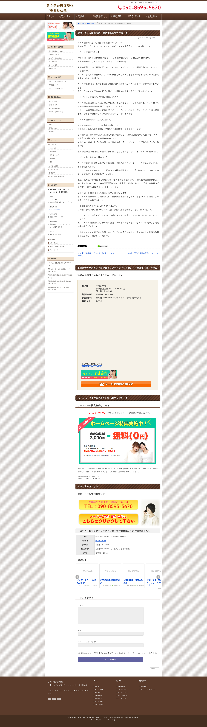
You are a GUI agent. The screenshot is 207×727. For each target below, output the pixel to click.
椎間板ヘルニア (54, 128)
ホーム (51, 17)
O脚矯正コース (53, 85)
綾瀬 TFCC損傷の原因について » (143, 253)
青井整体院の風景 (54, 108)
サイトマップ (53, 250)
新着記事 (92, 23)
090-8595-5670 (100, 541)
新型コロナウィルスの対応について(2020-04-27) (59, 270)
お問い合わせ (152, 17)
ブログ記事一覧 (123, 695)
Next (158, 577)
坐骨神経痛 (53, 151)
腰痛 (50, 125)
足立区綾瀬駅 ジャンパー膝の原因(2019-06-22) (58, 288)
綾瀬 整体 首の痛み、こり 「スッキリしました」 (156, 582)
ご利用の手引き (54, 55)
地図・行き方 (53, 105)
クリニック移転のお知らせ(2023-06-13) (59, 264)
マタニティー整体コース (57, 88)
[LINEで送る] (102, 246)
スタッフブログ (54, 169)
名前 (79, 630)
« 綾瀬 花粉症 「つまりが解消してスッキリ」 (96, 254)
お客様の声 (101, 17)
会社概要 (52, 239)
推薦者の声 (52, 68)
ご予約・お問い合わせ (56, 112)
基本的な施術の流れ (55, 58)
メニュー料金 (65, 17)
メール (80, 642)
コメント (81, 606)
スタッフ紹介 (135, 17)
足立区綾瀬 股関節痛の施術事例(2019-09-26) (60, 276)
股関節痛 (52, 131)
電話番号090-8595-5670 (91, 366)
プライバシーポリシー (56, 246)
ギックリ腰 (53, 148)
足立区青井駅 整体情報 (56, 176)
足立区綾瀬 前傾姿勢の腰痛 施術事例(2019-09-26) (59, 282)
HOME (82, 23)
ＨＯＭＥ (97, 686)
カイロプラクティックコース (58, 81)
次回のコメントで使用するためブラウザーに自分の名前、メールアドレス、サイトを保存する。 (119, 653)
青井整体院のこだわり (56, 51)
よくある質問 (53, 65)
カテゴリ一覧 (122, 698)
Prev (77, 577)
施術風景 (81, 17)
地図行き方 (117, 17)
